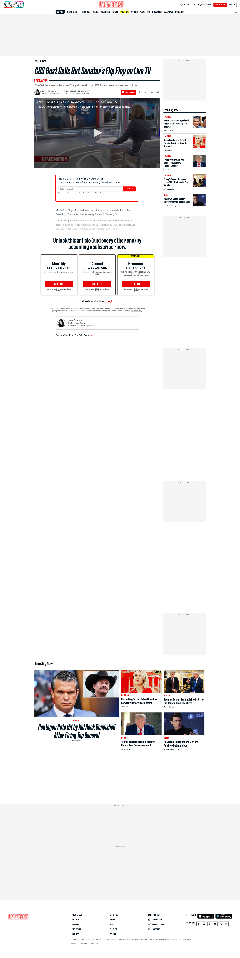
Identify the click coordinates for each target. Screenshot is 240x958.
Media (95, 12)
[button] (97, 133)
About (74, 939)
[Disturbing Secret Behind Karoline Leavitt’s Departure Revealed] (199, 147)
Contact (81, 939)
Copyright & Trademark (181, 939)
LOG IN (232, 5)
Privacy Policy (99, 193)
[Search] (236, 12)
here (91, 335)
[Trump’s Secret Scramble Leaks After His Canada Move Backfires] (199, 186)
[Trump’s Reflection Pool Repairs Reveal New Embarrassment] (199, 166)
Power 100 (145, 12)
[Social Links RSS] (221, 924)
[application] (97, 133)
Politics (124, 12)
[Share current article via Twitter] (145, 92)
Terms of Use (87, 193)
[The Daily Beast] (111, 5)
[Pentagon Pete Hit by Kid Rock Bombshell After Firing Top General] (199, 127)
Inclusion (148, 939)
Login (110, 301)
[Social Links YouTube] (215, 924)
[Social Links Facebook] (198, 924)
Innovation (157, 12)
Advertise (100, 939)
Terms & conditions (161, 939)
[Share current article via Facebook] (139, 92)
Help (108, 939)
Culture (113, 929)
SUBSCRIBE (220, 5)
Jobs (93, 939)
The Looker (85, 12)
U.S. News (168, 12)
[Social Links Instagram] (210, 924)
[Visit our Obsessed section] (22, 5)
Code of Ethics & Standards (131, 939)
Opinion (134, 12)
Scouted (179, 12)
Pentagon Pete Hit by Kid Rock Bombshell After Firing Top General (76, 731)
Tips (88, 939)
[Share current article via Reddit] (157, 92)
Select (59, 284)
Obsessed (105, 12)
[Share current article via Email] (151, 92)
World (113, 924)
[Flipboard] (226, 924)
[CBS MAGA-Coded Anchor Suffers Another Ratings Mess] (199, 205)
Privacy (114, 939)
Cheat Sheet (72, 12)
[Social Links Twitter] (204, 924)
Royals (115, 12)
